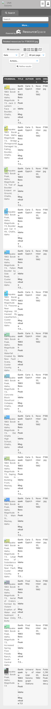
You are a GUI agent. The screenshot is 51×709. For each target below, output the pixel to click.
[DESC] (22, 55)
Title (20, 79)
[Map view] (40, 49)
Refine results (25, 66)
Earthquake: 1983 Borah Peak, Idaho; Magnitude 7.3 (20, 686)
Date (38, 79)
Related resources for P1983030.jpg (20, 41)
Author (29, 79)
